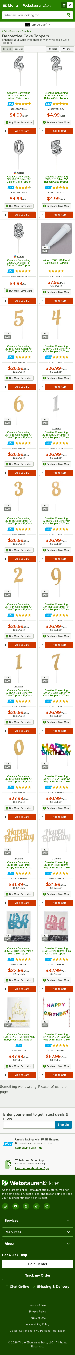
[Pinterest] (47, 1206)
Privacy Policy (37, 1311)
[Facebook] (26, 1206)
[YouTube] (15, 1206)
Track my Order (37, 1275)
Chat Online (19, 1287)
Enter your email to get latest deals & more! (35, 1116)
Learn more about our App (32, 1168)
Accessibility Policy (37, 1324)
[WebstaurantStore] (37, 1183)
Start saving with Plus (28, 1147)
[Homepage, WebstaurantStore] (37, 5)
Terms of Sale (37, 1305)
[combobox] (37, 15)
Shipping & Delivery (53, 1287)
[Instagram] (5, 1206)
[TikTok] (36, 1206)
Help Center (37, 1264)
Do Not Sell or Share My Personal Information (38, 1330)
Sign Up (63, 1124)
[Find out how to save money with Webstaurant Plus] (10, 104)
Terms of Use (37, 1318)
